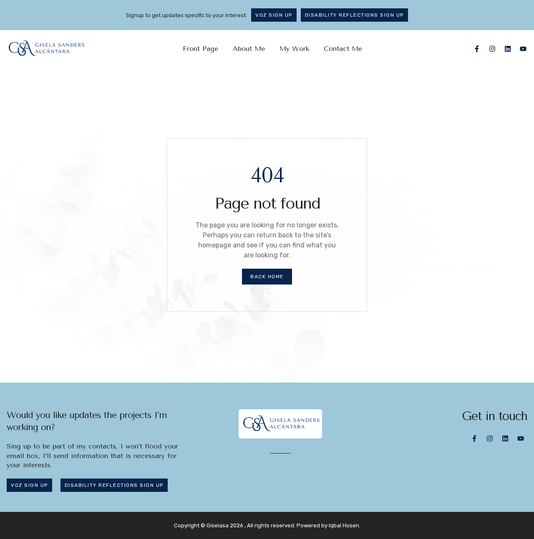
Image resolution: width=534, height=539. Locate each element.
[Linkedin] (507, 48)
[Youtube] (523, 48)
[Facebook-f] (477, 48)
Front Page (200, 49)
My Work (294, 49)
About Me (249, 49)
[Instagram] (492, 48)
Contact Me (343, 49)
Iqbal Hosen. (344, 525)
